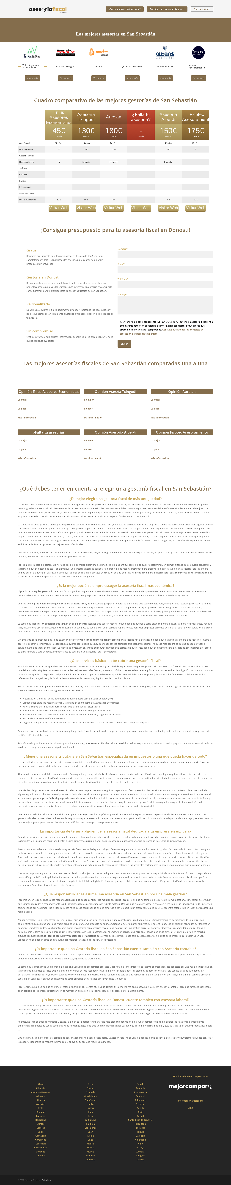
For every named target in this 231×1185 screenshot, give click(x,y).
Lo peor (22, 408)
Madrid (90, 1143)
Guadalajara (90, 1096)
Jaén (90, 1112)
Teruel (140, 1115)
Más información (27, 417)
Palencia (140, 1088)
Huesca (90, 1107)
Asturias (40, 1104)
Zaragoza (140, 1155)
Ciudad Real (40, 1147)
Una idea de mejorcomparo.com (190, 1076)
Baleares (40, 1115)
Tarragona (140, 1123)
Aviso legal (46, 1180)
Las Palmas (90, 1127)
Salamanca (140, 1100)
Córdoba (40, 1151)
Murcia (90, 1151)
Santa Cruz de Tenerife (140, 1119)
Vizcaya (140, 1147)
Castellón (41, 1143)
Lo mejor (22, 399)
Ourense (90, 1159)
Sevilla (140, 1107)
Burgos (40, 1123)
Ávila (40, 1107)
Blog (190, 1107)
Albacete (40, 1088)
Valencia (140, 1135)
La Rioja (90, 1123)
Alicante (40, 1096)
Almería (41, 1100)
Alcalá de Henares (40, 1092)
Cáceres (40, 1127)
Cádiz (41, 1131)
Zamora (140, 1151)
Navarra (90, 1155)
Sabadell (140, 1096)
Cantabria (40, 1135)
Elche (90, 1084)
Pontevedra (140, 1092)
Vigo (140, 1143)
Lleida (90, 1135)
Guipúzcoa (90, 1100)
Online (140, 1159)
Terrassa (140, 1127)
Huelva (90, 1104)
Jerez (90, 1115)
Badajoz (40, 1112)
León (90, 1131)
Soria (140, 1112)
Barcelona (40, 1119)
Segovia (140, 1104)
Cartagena (40, 1139)
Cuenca (41, 1155)
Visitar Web (58, 208)
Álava (41, 1084)
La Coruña (90, 1119)
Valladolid (140, 1139)
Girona (90, 1088)
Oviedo (140, 1084)
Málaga (90, 1147)
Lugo (90, 1139)
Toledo (140, 1131)
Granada (90, 1092)
